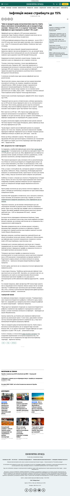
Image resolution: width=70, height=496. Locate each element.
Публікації (8, 7)
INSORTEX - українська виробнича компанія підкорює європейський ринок (6, 408)
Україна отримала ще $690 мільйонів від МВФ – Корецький (18, 374)
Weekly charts (56, 7)
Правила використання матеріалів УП (42, 459)
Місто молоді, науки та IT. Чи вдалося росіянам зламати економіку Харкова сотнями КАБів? (22, 432)
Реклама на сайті (7, 459)
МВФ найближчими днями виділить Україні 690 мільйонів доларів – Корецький (58, 54)
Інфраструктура (22, 7)
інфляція (14, 342)
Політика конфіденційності (25, 459)
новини (3, 7)
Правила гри (30, 7)
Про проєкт (15, 459)
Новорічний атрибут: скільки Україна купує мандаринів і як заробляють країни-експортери (6, 432)
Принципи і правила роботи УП (59, 459)
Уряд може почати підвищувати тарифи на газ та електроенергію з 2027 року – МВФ (58, 48)
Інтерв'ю (49, 7)
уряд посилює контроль (29, 334)
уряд (8, 342)
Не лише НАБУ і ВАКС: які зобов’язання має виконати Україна (19, 384)
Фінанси (36, 7)
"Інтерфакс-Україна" (40, 464)
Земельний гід (64, 7)
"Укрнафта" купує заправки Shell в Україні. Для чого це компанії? (37, 429)
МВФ (3, 342)
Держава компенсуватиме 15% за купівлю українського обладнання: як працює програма (22, 406)
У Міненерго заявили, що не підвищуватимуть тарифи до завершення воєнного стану (21, 379)
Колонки (14, 7)
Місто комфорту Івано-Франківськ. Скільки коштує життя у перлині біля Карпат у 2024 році (38, 407)
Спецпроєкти (42, 7)
